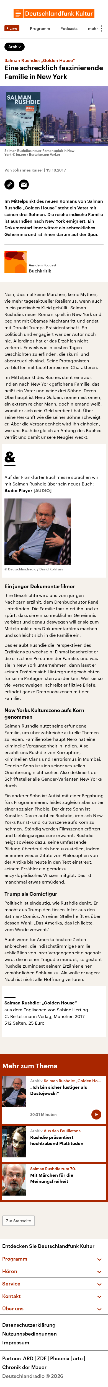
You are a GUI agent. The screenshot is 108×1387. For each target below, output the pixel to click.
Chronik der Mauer (24, 1367)
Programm (40, 28)
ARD (29, 1358)
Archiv (14, 46)
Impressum (15, 1342)
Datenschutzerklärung (28, 1325)
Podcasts (69, 28)
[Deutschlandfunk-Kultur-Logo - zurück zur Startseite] (54, 13)
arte (79, 1358)
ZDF (43, 1358)
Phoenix (61, 1358)
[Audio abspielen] (96, 1115)
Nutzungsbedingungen (29, 1334)
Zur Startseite (18, 1220)
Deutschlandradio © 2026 (32, 1376)
